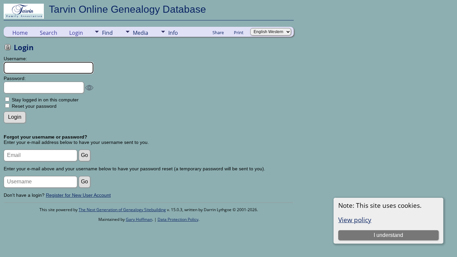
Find (107, 32)
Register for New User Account (78, 195)
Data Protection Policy (178, 219)
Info (173, 32)
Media (140, 32)
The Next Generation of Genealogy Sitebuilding (122, 209)
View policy (354, 220)
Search (48, 32)
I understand (388, 235)
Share (218, 32)
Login (76, 32)
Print (239, 32)
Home (20, 32)
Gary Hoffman (139, 219)
